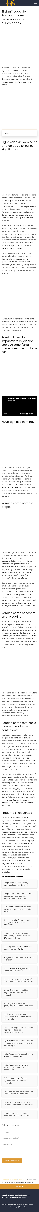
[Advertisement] (19, 45)
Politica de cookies (9, 1205)
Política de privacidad (25, 1205)
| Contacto (22, 1207)
